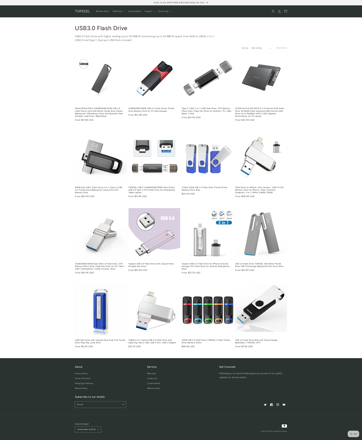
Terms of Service (82, 378)
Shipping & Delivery (84, 383)
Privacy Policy (81, 373)
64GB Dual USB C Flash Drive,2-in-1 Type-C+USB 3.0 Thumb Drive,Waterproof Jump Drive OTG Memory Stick (98, 190)
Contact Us (152, 378)
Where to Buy (153, 388)
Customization (153, 383)
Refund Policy (81, 388)
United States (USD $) (86, 429)
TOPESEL (269, 431)
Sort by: (245, 48)
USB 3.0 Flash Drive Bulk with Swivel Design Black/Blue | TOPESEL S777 (256, 341)
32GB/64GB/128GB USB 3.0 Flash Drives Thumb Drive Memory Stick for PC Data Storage (151, 109)
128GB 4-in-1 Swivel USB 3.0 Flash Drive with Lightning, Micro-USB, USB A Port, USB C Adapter (152, 341)
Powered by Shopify (280, 431)
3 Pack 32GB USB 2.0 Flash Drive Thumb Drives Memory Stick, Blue (204, 188)
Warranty (151, 373)
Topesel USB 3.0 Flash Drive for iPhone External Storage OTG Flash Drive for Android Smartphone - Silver (206, 266)
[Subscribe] (123, 404)
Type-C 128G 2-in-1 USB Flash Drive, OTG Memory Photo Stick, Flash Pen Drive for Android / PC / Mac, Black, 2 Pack (207, 111)
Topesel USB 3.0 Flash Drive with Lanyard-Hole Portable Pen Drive (151, 265)
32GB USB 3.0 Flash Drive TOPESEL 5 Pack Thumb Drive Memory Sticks (206, 341)
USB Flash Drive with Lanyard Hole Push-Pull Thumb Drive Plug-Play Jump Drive (100, 341)
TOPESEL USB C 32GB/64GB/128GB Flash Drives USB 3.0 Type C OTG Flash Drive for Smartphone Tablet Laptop (151, 190)
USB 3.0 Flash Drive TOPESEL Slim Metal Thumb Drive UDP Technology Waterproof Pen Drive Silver (259, 265)
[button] (273, 11)
